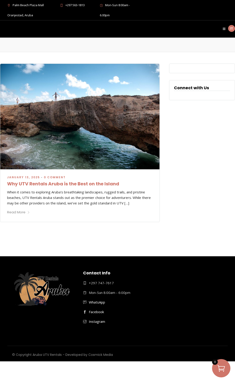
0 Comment (55, 177)
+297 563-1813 (75, 5)
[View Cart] (231, 28)
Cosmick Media (100, 354)
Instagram (97, 321)
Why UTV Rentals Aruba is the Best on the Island (63, 184)
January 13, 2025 (23, 177)
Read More (16, 212)
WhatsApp (97, 302)
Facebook (96, 312)
